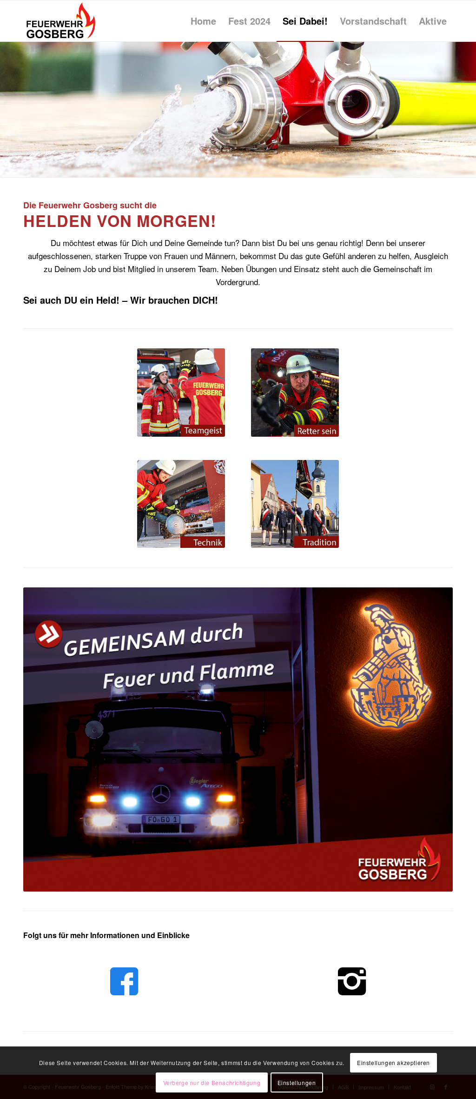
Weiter (468, 109)
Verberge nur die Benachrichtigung (212, 1082)
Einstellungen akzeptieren (393, 1062)
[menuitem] (203, 20)
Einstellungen (297, 1082)
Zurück (8, 109)
